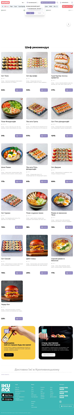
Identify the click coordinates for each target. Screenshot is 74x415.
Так (30, 13)
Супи (46, 6)
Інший (39, 13)
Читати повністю (5, 374)
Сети (32, 389)
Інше (32, 405)
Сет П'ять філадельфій (60, 121)
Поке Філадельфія (8, 121)
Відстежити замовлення (49, 2)
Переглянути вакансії (48, 354)
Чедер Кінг (5, 304)
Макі (42, 391)
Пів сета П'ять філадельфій (31, 168)
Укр (23, 2)
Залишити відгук (67, 406)
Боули (51, 394)
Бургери (43, 393)
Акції (7, 6)
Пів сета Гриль (32, 121)
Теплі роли (33, 394)
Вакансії (17, 389)
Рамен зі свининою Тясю (59, 214)
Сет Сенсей (5, 259)
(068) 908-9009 (63, 388)
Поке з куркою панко (34, 213)
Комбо (42, 389)
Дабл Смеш (31, 259)
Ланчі (55, 6)
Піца (11, 6)
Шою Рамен (6, 167)
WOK (50, 6)
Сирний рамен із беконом (58, 260)
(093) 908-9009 (63, 392)
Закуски (42, 398)
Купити (20, 90)
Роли (32, 391)
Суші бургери (22, 6)
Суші (15, 6)
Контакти (17, 394)
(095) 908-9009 (63, 396)
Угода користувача (19, 396)
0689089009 (65, 2)
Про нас (17, 387)
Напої (32, 403)
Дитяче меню (53, 396)
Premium (43, 387)
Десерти (33, 401)
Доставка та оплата (20, 391)
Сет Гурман (5, 213)
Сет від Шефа (31, 76)
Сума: (67, 6)
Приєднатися (9, 354)
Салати (51, 393)
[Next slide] (68, 24)
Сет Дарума (56, 167)
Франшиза (17, 393)
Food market (34, 407)
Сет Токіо (5, 76)
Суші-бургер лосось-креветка (59, 77)
